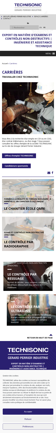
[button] (48, 53)
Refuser (28, 419)
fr (44, 27)
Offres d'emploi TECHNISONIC (19, 155)
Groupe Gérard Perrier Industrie (17, 16)
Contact (7, 19)
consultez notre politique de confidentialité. (19, 402)
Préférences (28, 426)
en (41, 27)
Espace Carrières (41, 16)
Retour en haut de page (40, 337)
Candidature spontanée (16, 166)
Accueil (5, 63)
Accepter (28, 411)
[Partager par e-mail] (48, 173)
